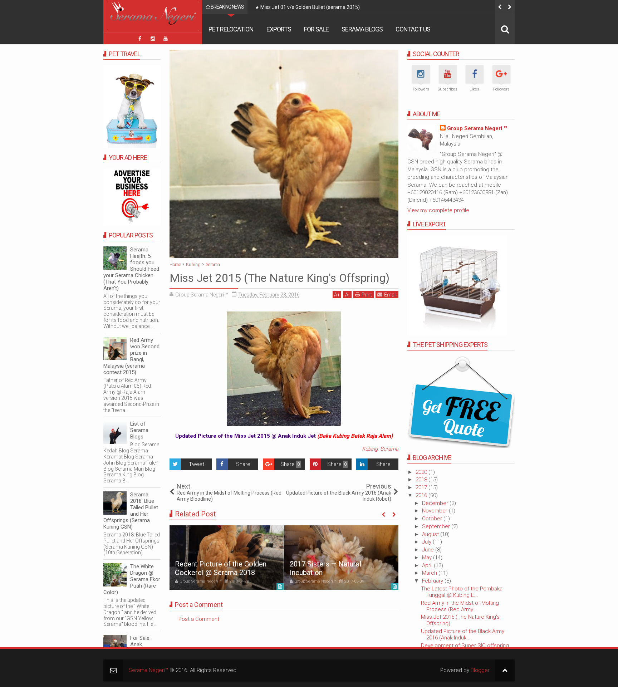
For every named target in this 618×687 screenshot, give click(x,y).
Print (367, 295)
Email (390, 295)
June (428, 549)
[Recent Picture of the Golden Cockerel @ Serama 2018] (227, 557)
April (428, 565)
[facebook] (140, 38)
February (433, 581)
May (427, 557)
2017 (422, 487)
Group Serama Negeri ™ (477, 128)
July (427, 542)
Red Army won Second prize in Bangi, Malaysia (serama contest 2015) (131, 356)
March (430, 573)
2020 (422, 472)
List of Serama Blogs (139, 430)
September (436, 526)
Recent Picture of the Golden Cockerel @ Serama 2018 (220, 568)
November (435, 510)
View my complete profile (438, 210)
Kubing (370, 449)
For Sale (316, 29)
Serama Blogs (362, 29)
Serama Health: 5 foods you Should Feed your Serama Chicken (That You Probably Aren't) (131, 268)
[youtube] (165, 38)
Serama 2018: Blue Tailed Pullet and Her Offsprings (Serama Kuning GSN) (130, 510)
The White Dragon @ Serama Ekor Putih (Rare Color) (131, 579)
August (431, 534)
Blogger (480, 670)
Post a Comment (198, 619)
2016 (422, 495)
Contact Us (413, 29)
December (436, 503)
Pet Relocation (231, 29)
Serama (389, 449)
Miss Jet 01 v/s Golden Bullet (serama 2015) (310, 7)
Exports (278, 29)
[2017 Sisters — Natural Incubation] (341, 557)
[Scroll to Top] (505, 670)
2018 (422, 479)
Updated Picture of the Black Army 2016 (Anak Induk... (462, 634)
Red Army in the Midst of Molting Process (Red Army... (460, 606)
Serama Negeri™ (148, 670)
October (432, 518)
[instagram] (152, 38)
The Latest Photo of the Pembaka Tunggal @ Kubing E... (461, 591)
